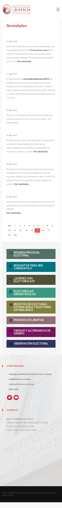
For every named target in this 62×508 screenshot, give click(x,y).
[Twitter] (9, 397)
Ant (9, 226)
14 (32, 230)
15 (37, 230)
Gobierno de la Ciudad (20, 379)
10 (9, 230)
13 (26, 230)
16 (43, 230)
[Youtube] (16, 397)
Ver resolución (13, 213)
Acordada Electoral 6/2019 (36, 79)
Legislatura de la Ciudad (21, 384)
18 (9, 235)
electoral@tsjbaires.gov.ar (19, 419)
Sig (15, 235)
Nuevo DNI (13, 389)
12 (20, 230)
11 (15, 230)
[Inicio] (31, 9)
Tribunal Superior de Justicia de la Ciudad (30, 374)
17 (49, 230)
